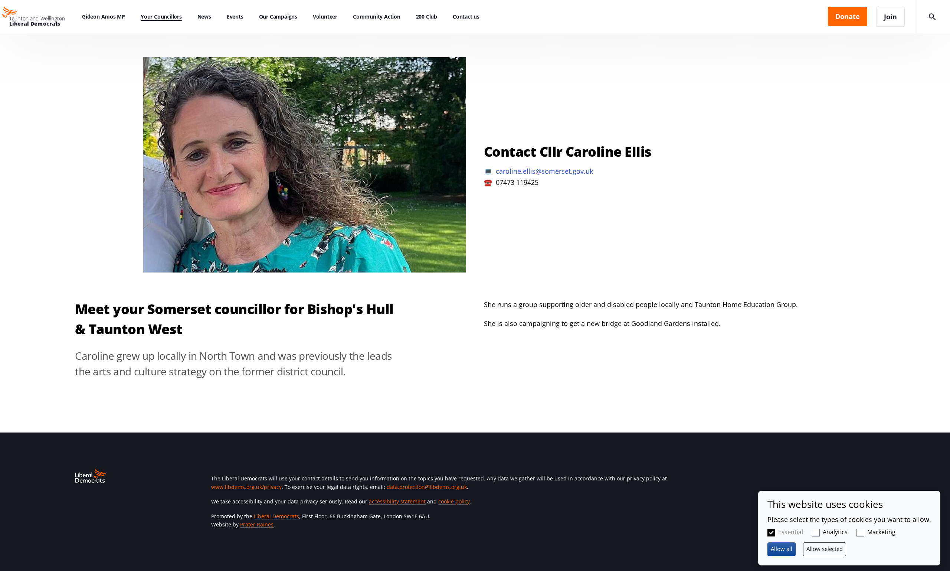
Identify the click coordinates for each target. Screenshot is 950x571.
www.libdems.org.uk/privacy (246, 486)
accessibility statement (397, 501)
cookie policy (454, 501)
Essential (790, 532)
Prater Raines (256, 524)
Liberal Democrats (276, 516)
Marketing (881, 532)
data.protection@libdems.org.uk (427, 486)
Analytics (835, 532)
